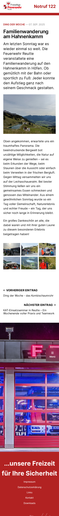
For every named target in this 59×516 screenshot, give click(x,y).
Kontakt (29, 497)
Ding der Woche (14, 24)
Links (29, 492)
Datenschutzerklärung (29, 487)
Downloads (29, 503)
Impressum (29, 481)
